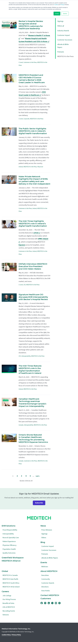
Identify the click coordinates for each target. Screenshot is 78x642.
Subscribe (39, 503)
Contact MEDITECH (50, 595)
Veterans (6, 615)
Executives (45, 575)
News (43, 526)
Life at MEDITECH (9, 607)
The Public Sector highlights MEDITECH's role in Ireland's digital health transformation (33, 131)
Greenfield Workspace (12, 558)
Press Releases (46, 530)
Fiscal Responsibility (10, 530)
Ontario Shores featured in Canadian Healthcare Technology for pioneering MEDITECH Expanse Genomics (33, 438)
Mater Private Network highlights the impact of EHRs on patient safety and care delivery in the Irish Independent (34, 180)
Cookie (56, 4)
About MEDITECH (49, 571)
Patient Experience (9, 541)
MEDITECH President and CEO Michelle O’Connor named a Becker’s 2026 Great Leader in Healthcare (32, 78)
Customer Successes (64, 40)
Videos (59, 26)
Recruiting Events (9, 611)
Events (44, 562)
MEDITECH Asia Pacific (10, 579)
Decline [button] (65, 13)
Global (5, 571)
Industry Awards (63, 30)
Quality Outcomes (9, 553)
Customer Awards (47, 583)
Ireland (21, 167)
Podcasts (60, 52)
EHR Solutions (8, 526)
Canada (21, 425)
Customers (46, 598)
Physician (40, 167)
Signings (60, 21)
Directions (45, 587)
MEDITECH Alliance (11, 561)
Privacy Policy (16, 635)
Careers (5, 591)
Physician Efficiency (9, 545)
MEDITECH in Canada (10, 575)
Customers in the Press (30, 62)
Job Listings (7, 595)
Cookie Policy (6, 635)
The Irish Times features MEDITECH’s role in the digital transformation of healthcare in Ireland (30, 369)
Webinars (44, 566)
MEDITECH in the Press (36, 119)
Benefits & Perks (8, 603)
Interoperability (26, 356)
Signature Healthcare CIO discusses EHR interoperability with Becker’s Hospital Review (33, 297)
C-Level (21, 62)
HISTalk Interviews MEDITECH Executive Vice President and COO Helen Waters (33, 266)
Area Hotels (45, 590)
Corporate (26, 119)
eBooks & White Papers (49, 558)
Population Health (9, 549)
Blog (43, 542)
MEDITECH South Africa (11, 583)
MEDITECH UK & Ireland (11, 587)
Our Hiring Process (9, 599)
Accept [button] (57, 13)
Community (45, 579)
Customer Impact (63, 35)
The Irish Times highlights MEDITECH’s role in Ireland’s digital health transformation (33, 223)
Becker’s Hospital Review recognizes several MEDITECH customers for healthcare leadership (31, 25)
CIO (24, 285)
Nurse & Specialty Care (11, 537)
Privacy (62, 4)
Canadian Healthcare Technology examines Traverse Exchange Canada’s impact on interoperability (32, 402)
